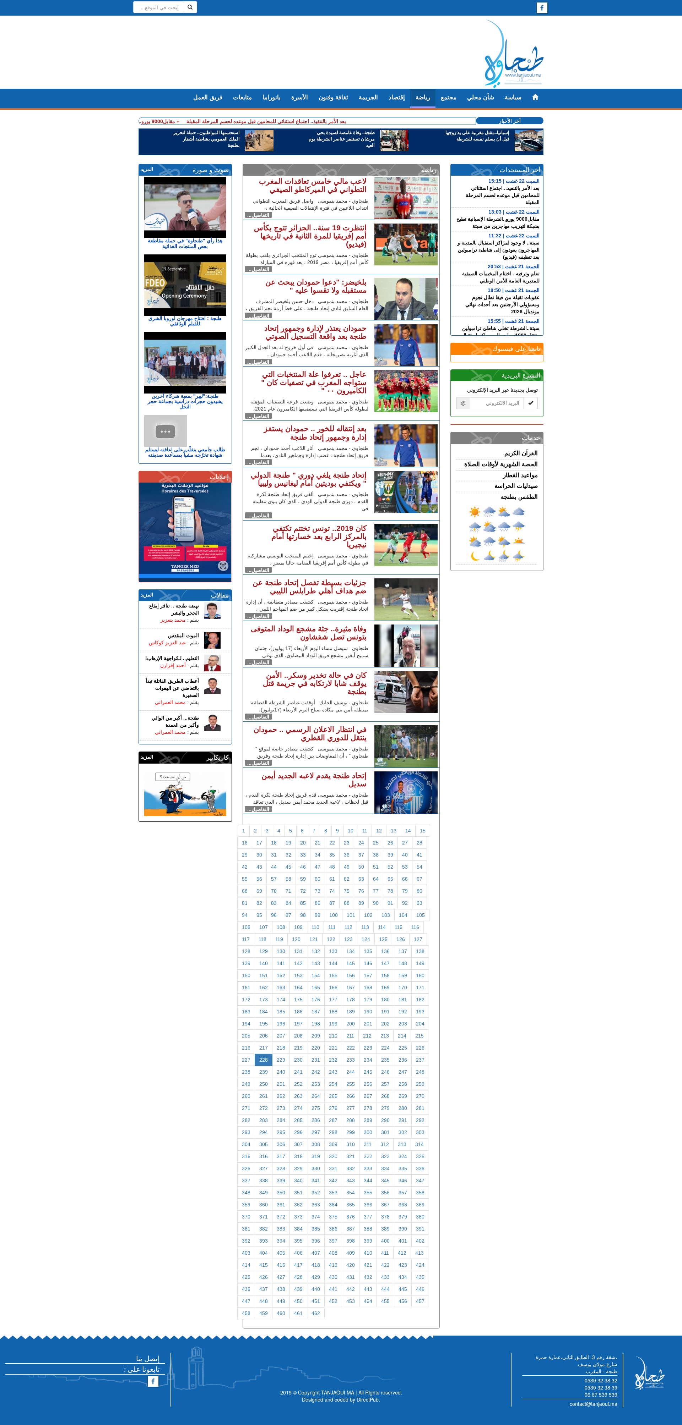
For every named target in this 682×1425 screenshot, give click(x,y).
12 (379, 830)
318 (298, 1156)
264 (316, 1096)
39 (390, 855)
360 (263, 1204)
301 (385, 1132)
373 (298, 1217)
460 (281, 1313)
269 (403, 1096)
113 (365, 927)
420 (350, 1265)
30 (259, 855)
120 (296, 939)
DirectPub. (368, 1399)
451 (316, 1301)
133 (333, 951)
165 (316, 987)
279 (385, 1108)
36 (347, 855)
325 (420, 1156)
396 (316, 1241)
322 (368, 1156)
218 (281, 1048)
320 (333, 1156)
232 (333, 1060)
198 (316, 1024)
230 (298, 1060)
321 (350, 1156)
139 (246, 963)
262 (281, 1096)
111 (332, 927)
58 (288, 879)
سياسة (513, 97)
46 (303, 867)
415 (263, 1265)
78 (390, 891)
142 (298, 963)
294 (263, 1132)
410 (368, 1253)
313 (402, 1144)
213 (384, 1036)
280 (403, 1108)
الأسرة (299, 97)
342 (333, 1180)
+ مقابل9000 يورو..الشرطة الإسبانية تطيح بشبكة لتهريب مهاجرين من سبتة (141, 121)
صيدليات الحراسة (516, 486)
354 (350, 1192)
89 (361, 903)
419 (333, 1265)
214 (402, 1036)
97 (288, 915)
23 (347, 843)
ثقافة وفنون (333, 97)
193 (420, 1011)
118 (262, 939)
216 (246, 1048)
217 (263, 1048)
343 (350, 1180)
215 (419, 1036)
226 (420, 1048)
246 (385, 1072)
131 (298, 951)
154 (316, 975)
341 (316, 1180)
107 (263, 927)
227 (246, 1060)
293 (246, 1132)
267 (368, 1096)
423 (403, 1265)
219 (298, 1048)
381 (246, 1229)
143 (316, 963)
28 (419, 843)
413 (419, 1253)
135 (368, 951)
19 (288, 843)
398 (350, 1241)
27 (405, 843)
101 (351, 915)
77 (376, 891)
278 (368, 1108)
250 (263, 1084)
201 (368, 1024)
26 (390, 843)
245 (368, 1072)
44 (274, 867)
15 (423, 830)
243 (333, 1072)
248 (420, 1072)
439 (298, 1289)
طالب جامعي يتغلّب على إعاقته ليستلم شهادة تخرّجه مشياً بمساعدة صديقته (185, 452)
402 (420, 1241)
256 (368, 1084)
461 (298, 1313)
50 (361, 867)
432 (368, 1277)
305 (263, 1144)
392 (246, 1241)
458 (246, 1313)
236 (403, 1060)
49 (347, 867)
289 (368, 1120)
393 (263, 1241)
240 (281, 1072)
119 (279, 939)
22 (332, 843)
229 (281, 1060)
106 (246, 927)
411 (385, 1253)
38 (376, 855)
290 (385, 1120)
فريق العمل (207, 97)
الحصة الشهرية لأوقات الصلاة (501, 464)
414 (246, 1265)
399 (368, 1241)
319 (316, 1156)
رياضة (423, 97)
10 (350, 830)
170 (403, 987)
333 (368, 1168)
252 (298, 1084)
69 (259, 891)
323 (385, 1156)
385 (316, 1229)
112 (348, 927)
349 (263, 1192)
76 (361, 891)
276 (333, 1108)
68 (245, 891)
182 (420, 999)
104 (403, 915)
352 (316, 1192)
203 (403, 1024)
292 (420, 1120)
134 (350, 951)
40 (405, 855)
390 (403, 1229)
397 (333, 1241)
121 (313, 939)
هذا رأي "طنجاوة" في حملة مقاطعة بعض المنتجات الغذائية (185, 243)
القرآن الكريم (521, 453)
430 (333, 1277)
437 (263, 1289)
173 (263, 999)
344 (368, 1180)
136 (385, 951)
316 (263, 1156)
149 (420, 963)
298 (333, 1132)
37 (361, 855)
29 (245, 855)
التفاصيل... (258, 215)
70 (274, 891)
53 (405, 867)
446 (420, 1289)
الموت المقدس (183, 635)
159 (403, 975)
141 (281, 963)
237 (420, 1060)
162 (263, 987)
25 (376, 843)
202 (385, 1024)
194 (246, 1024)
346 (403, 1180)
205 (246, 1036)
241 (298, 1072)
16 (245, 843)
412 (402, 1253)
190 (368, 1011)
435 (420, 1277)
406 (298, 1253)
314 (419, 1144)
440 (316, 1289)
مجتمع (448, 97)
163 (281, 987)
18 (274, 843)
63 (361, 879)
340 (298, 1180)
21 (317, 843)
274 (298, 1108)
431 (350, 1277)
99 (317, 915)
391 (420, 1229)
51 (376, 867)
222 (350, 1048)
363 (316, 1204)
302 (403, 1132)
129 (263, 951)
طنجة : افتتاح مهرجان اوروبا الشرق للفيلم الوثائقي (185, 320)
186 (298, 1011)
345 (385, 1180)
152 (281, 975)
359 (246, 1204)
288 (350, 1120)
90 (376, 903)
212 (367, 1036)
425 (246, 1277)
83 (274, 903)
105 (420, 915)
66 (405, 879)
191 (385, 1011)
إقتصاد (397, 97)
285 (298, 1120)
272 (263, 1108)
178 (350, 999)
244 (350, 1072)
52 (390, 867)
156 (350, 975)
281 (420, 1108)
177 (333, 999)
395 (298, 1241)
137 (403, 951)
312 (384, 1144)
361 (281, 1204)
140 (263, 963)
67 (419, 879)
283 (263, 1120)
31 (274, 855)
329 (298, 1168)
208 (298, 1036)
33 (303, 855)
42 (245, 867)
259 (420, 1084)
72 (303, 891)
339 (281, 1180)
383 (281, 1229)
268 (385, 1096)
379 (403, 1217)
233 (350, 1060)
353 (333, 1192)
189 (350, 1011)
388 (368, 1229)
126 (400, 939)
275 (316, 1108)
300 (368, 1132)
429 (316, 1277)
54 (419, 867)
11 (364, 830)
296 (298, 1132)
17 (259, 843)
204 (420, 1024)
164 (298, 987)
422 (385, 1265)
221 (333, 1048)
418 (316, 1265)
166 (333, 987)
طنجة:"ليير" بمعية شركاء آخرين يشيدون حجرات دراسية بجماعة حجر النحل (185, 401)
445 (403, 1289)
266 (350, 1096)
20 (303, 843)
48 (332, 867)
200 (350, 1024)
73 (317, 891)
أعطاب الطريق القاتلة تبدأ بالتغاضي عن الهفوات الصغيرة (172, 688)
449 (281, 1301)
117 (246, 939)
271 (246, 1108)
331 (333, 1168)
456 (403, 1301)
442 (350, 1289)
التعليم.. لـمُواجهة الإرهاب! (172, 658)
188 (333, 1011)
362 (298, 1204)
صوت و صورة (211, 170)
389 (385, 1229)
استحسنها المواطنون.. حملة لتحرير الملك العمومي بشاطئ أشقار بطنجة (206, 139)
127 (418, 939)
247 (403, 1072)
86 (317, 903)
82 (259, 903)
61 (332, 879)
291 (403, 1120)
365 (350, 1204)
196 (281, 1024)
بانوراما (271, 97)
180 (385, 999)
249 (246, 1084)
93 (419, 903)
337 (246, 1180)
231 (316, 1060)
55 (245, 879)
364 (333, 1204)
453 (350, 1301)
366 (368, 1204)
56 (259, 879)
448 (263, 1301)
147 (385, 963)
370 (246, 1217)
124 (366, 939)
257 (385, 1084)
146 (368, 963)
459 (263, 1313)
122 (331, 939)
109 (298, 927)
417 (298, 1265)
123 (348, 939)
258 (403, 1084)
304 (246, 1144)
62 (347, 879)
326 (246, 1168)
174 (281, 999)
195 (263, 1024)
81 (245, 903)
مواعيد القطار (520, 475)
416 (281, 1265)
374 (316, 1217)
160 (420, 975)
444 (385, 1289)
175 (298, 999)
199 (333, 1024)
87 (332, 903)
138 (420, 951)
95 (259, 915)
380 (420, 1217)
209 (316, 1036)
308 (316, 1144)
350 (281, 1192)
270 (420, 1096)
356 (385, 1192)
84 (288, 903)
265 (333, 1096)
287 (333, 1120)
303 (420, 1132)
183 (246, 1011)
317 (281, 1156)
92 (405, 903)
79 (405, 891)
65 (390, 879)
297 (316, 1132)
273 (281, 1108)
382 (263, 1229)
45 (288, 867)
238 (246, 1072)
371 (263, 1217)
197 (298, 1024)
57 (274, 879)
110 (315, 927)
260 (246, 1096)
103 (385, 915)
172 (246, 999)
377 (368, 1217)
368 (403, 1204)
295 (281, 1132)
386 (333, 1229)
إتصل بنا (148, 1358)
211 (350, 1036)
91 (390, 903)
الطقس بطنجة (519, 497)
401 (403, 1241)
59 (303, 879)
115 (398, 927)
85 (303, 903)
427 (281, 1277)
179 (368, 999)
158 (385, 975)
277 (350, 1108)
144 (333, 963)
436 (246, 1289)
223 (368, 1048)
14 (408, 830)
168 (368, 987)
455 (385, 1301)
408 (333, 1253)
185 (281, 1011)
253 (316, 1084)
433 (385, 1277)
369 (420, 1204)
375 (333, 1217)
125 (383, 939)
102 (368, 915)
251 (281, 1084)
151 (263, 975)
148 (403, 963)
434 (403, 1277)
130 (281, 951)
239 (263, 1072)
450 (298, 1301)
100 (333, 915)
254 (333, 1084)
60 (317, 879)
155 (333, 975)
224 (385, 1048)
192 (403, 1011)
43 (259, 867)
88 (347, 903)
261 (263, 1096)
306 (281, 1144)
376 (350, 1217)
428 (298, 1277)
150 (246, 975)
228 (263, 1060)
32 (288, 855)
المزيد (147, 169)
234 (368, 1060)
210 (333, 1036)
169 (385, 987)
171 (420, 987)
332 (350, 1168)
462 (316, 1313)
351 (298, 1192)
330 (316, 1168)
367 (385, 1204)
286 (316, 1120)
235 (385, 1060)
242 (316, 1072)
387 (350, 1229)
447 (246, 1301)
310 (350, 1144)
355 (368, 1192)
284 (281, 1120)
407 (316, 1253)
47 (317, 867)
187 (316, 1011)
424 (420, 1265)
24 (361, 843)
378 (385, 1217)
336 (420, 1168)
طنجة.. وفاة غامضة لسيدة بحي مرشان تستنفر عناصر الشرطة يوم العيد (342, 139)
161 (246, 987)
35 (332, 855)
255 (350, 1084)
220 (316, 1048)
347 (420, 1180)
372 (281, 1217)
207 (281, 1036)
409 (350, 1253)
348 (246, 1192)
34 (317, 855)
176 (316, 999)
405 (281, 1253)
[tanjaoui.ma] (514, 54)
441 (333, 1289)
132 (316, 951)
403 (246, 1253)
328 (281, 1168)
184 (263, 1011)
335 (403, 1168)
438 (281, 1289)
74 (332, 891)
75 (347, 891)
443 (368, 1289)
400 (385, 1241)
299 (350, 1132)
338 (263, 1180)
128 (246, 951)
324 (403, 1156)
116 (415, 927)
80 (419, 891)
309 (333, 1144)
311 (368, 1144)
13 (393, 830)
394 (281, 1241)
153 (298, 975)
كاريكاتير (217, 757)
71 (288, 891)
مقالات (220, 595)
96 (274, 915)
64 (376, 879)
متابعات (242, 97)
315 (246, 1156)
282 (246, 1120)
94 (245, 915)
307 (298, 1144)
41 (419, 855)
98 (303, 915)
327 (263, 1168)
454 (368, 1301)
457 (420, 1301)
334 (385, 1168)
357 (403, 1192)
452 (333, 1301)
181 (403, 999)
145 (350, 963)
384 (298, 1229)
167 (350, 987)
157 (368, 975)
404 (263, 1253)
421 (368, 1265)
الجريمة (368, 97)
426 (263, 1277)
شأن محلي (480, 97)
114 (382, 927)
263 (298, 1096)
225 (403, 1048)
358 (420, 1192)
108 (281, 927)
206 (263, 1036)
